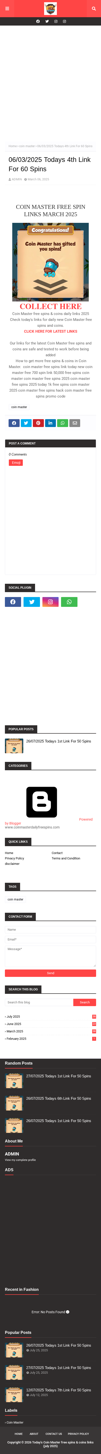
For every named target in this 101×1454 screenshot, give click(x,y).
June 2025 (51, 1024)
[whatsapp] (69, 602)
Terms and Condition (66, 858)
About (34, 1434)
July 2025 (51, 1016)
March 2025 (51, 1031)
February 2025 (51, 1039)
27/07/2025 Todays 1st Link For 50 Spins (58, 1076)
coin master (27, 146)
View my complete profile (20, 1160)
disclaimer (12, 864)
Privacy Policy (14, 858)
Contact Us (54, 1434)
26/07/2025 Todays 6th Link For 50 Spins (58, 1098)
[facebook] (38, 21)
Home (13, 146)
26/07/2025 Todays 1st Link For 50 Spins (58, 741)
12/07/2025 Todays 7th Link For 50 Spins (58, 1390)
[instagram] (56, 21)
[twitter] (47, 21)
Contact (57, 853)
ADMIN (17, 179)
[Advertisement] (50, 83)
